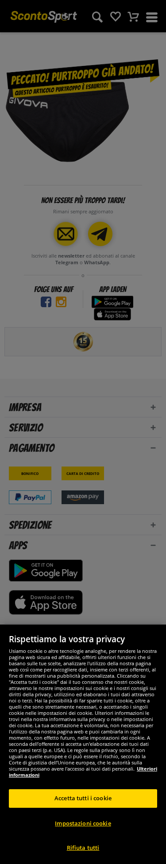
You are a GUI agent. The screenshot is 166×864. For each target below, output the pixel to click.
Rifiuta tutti (83, 848)
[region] (83, 744)
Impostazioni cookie (83, 823)
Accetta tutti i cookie (83, 798)
